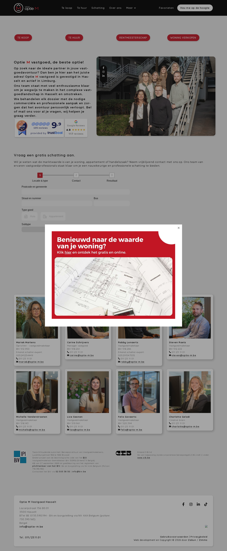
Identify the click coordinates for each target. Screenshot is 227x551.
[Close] (178, 227)
